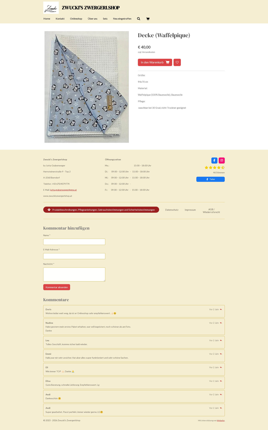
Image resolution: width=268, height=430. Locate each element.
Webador (221, 420)
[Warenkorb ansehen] (147, 18)
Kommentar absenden (57, 287)
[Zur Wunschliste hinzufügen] (177, 62)
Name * (46, 235)
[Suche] (138, 18)
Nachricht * (48, 264)
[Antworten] (220, 309)
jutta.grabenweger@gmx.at (63, 189)
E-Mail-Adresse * (51, 249)
